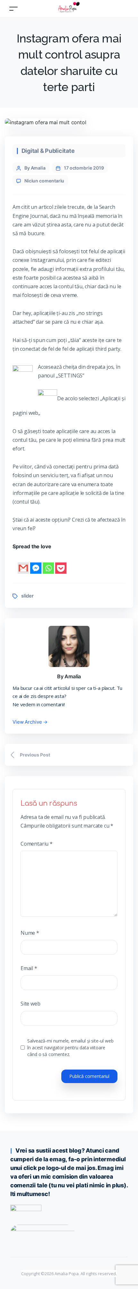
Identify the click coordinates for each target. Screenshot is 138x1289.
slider (27, 596)
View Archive (30, 722)
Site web (30, 1003)
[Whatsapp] (48, 563)
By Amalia (35, 168)
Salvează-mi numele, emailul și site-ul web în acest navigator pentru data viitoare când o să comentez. (70, 1047)
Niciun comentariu (44, 180)
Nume (30, 932)
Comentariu (37, 843)
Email (29, 968)
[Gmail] (23, 563)
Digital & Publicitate (48, 150)
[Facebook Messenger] (35, 563)
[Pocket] (60, 563)
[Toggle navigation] (13, 8)
